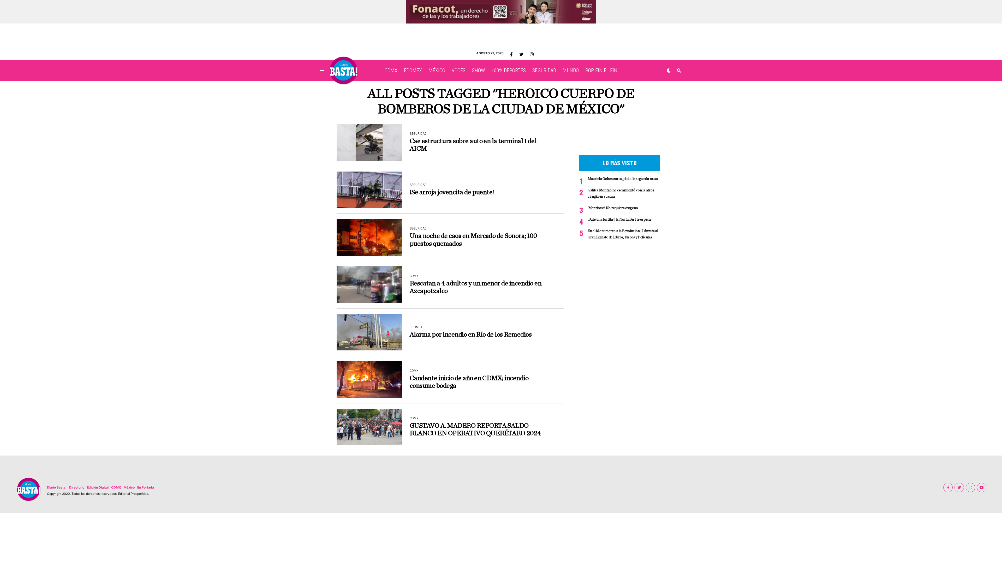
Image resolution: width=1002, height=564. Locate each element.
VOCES (459, 70)
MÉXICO (436, 70)
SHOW (478, 70)
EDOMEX (413, 70)
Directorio (76, 487)
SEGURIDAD (544, 70)
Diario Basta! (57, 487)
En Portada (145, 487)
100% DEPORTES (508, 70)
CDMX (391, 70)
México (129, 487)
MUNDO (571, 70)
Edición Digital (98, 487)
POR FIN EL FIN (601, 70)
